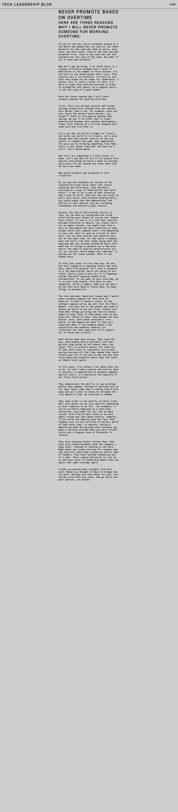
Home (173, 4)
